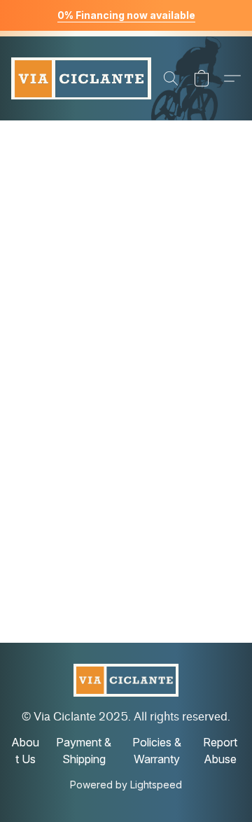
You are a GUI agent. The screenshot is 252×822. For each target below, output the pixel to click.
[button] (81, 78)
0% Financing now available (126, 15)
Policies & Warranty (156, 750)
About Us (25, 750)
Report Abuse (220, 750)
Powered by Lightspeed (126, 784)
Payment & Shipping (83, 750)
